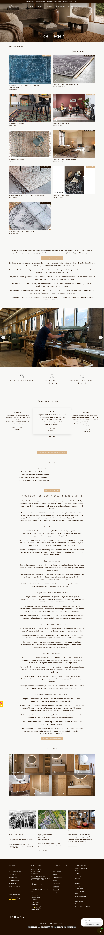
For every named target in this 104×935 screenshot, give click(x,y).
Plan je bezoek (72, 845)
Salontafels (56, 886)
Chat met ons (43, 850)
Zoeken (77, 904)
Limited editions (60, 6)
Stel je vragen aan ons (52, 490)
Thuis (10, 46)
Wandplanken (56, 896)
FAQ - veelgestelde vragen (82, 876)
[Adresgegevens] (52, 819)
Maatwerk (77, 883)
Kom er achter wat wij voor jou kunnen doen (52, 452)
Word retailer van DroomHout (82, 906)
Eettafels (55, 880)
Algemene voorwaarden (81, 868)
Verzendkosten (79, 901)
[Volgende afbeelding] (101, 337)
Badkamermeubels (57, 868)
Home (31, 6)
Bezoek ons (71, 6)
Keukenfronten (57, 883)
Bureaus (55, 874)
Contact (77, 871)
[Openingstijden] (22, 819)
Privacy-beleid (79, 888)
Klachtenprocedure (80, 881)
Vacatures (77, 898)
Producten (39, 6)
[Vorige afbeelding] (3, 337)
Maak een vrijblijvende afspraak (52, 739)
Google (39, 907)
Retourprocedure (79, 891)
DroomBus (77, 873)
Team (76, 893)
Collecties (14, 46)
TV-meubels (56, 889)
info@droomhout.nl (14, 880)
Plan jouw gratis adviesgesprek (52, 258)
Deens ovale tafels (57, 877)
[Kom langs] (81, 819)
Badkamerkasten (57, 871)
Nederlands (43, 923)
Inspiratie (49, 6)
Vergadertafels (56, 893)
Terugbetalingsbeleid (80, 896)
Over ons (77, 886)
